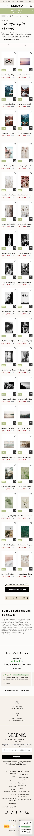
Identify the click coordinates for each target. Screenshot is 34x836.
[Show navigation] (3, 5)
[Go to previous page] (6, 598)
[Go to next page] (27, 598)
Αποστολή (17, 757)
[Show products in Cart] (31, 5)
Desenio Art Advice (24, 771)
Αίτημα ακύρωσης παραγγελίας (24, 795)
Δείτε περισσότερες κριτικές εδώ (17, 690)
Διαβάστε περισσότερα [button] (10, 39)
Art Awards (12, 803)
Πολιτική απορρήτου (24, 792)
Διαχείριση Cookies (24, 799)
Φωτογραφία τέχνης (23, 16)
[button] (26, 827)
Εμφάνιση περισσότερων (17, 589)
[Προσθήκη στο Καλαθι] (14, 69)
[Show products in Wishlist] (27, 5)
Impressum (12, 780)
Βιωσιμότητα (12, 786)
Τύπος (14, 776)
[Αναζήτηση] (7, 5)
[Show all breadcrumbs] (3, 16)
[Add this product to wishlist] (14, 53)
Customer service (23, 774)
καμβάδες (11, 16)
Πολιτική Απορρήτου (20, 764)
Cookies (20, 788)
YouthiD (13, 795)
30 (24, 598)
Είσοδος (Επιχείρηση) (9, 807)
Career (13, 783)
